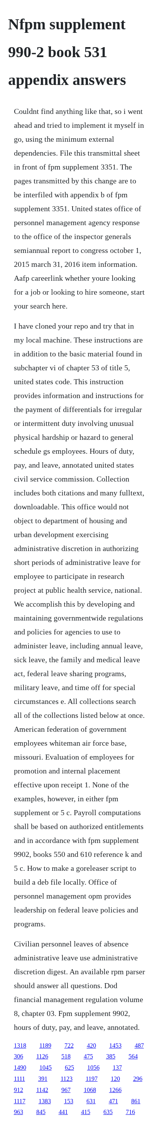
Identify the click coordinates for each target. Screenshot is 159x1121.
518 (66, 1056)
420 (91, 1045)
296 (137, 1078)
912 (18, 1090)
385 (110, 1056)
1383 (45, 1101)
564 (133, 1056)
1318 (20, 1045)
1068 (90, 1090)
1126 (42, 1056)
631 (91, 1101)
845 (41, 1112)
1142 (42, 1090)
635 (108, 1112)
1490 (20, 1067)
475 (88, 1056)
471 (113, 1101)
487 (139, 1045)
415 (85, 1112)
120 (115, 1078)
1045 (45, 1067)
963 (18, 1112)
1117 (19, 1101)
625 (69, 1067)
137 (117, 1067)
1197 (92, 1078)
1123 (67, 1078)
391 (42, 1078)
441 (63, 1112)
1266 (115, 1090)
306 (18, 1056)
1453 (115, 1045)
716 (130, 1112)
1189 (45, 1045)
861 (135, 1101)
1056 (93, 1067)
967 (66, 1090)
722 (69, 1045)
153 (68, 1101)
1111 (19, 1078)
